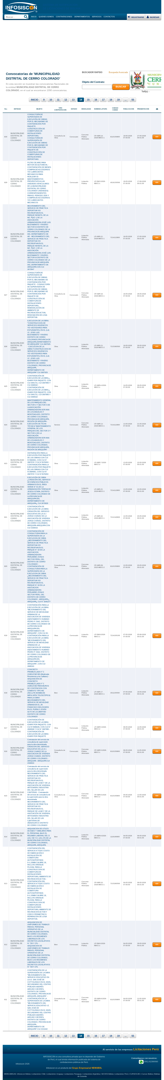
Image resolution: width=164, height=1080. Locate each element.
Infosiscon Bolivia (23, 1074)
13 (73, 99)
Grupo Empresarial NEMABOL (87, 1068)
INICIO (34, 99)
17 (103, 99)
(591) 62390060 (151, 1062)
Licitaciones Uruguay (55, 1074)
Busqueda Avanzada (118, 72)
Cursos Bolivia (147, 1074)
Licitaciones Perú (121, 1074)
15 (88, 99)
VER (156, 137)
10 (50, 99)
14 (80, 99)
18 (111, 99)
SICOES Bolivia (107, 1074)
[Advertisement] (82, 44)
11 (58, 99)
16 (95, 99)
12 (65, 99)
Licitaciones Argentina (91, 1074)
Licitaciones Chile (38, 1074)
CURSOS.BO (135, 1074)
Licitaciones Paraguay (73, 1074)
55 (132, 99)
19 (118, 99)
